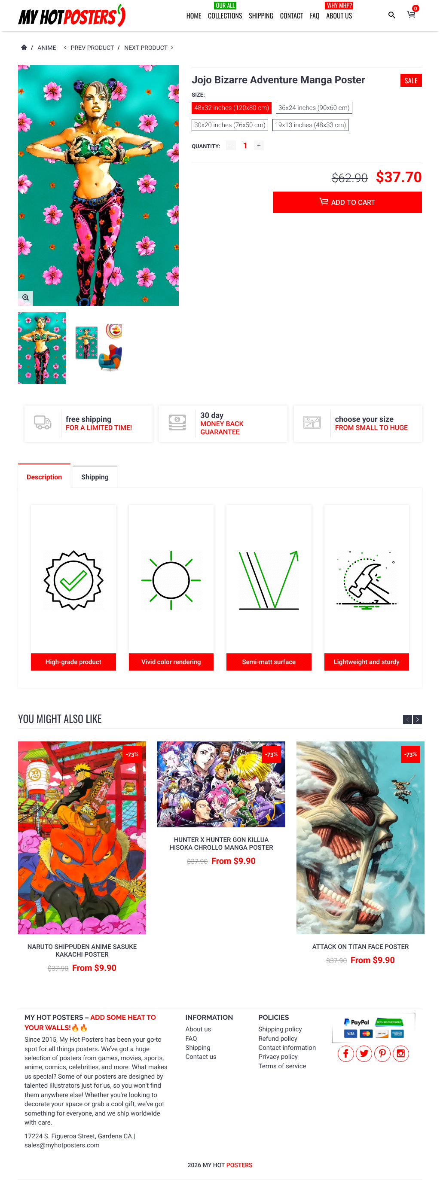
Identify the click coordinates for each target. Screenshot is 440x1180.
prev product (94, 48)
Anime (46, 48)
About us (198, 1029)
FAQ (314, 15)
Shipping (261, 15)
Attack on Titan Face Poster (360, 947)
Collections (225, 11)
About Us (339, 11)
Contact (291, 15)
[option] (42, 348)
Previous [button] (407, 719)
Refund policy (278, 1039)
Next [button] (417, 719)
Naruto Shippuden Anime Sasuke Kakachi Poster (82, 950)
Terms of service (282, 1066)
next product (147, 48)
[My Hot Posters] (71, 15)
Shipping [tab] (94, 477)
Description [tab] (44, 477)
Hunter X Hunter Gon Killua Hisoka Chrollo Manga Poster (221, 843)
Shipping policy (280, 1029)
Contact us (201, 1057)
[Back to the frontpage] (23, 48)
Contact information (287, 1048)
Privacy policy (278, 1057)
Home (194, 15)
